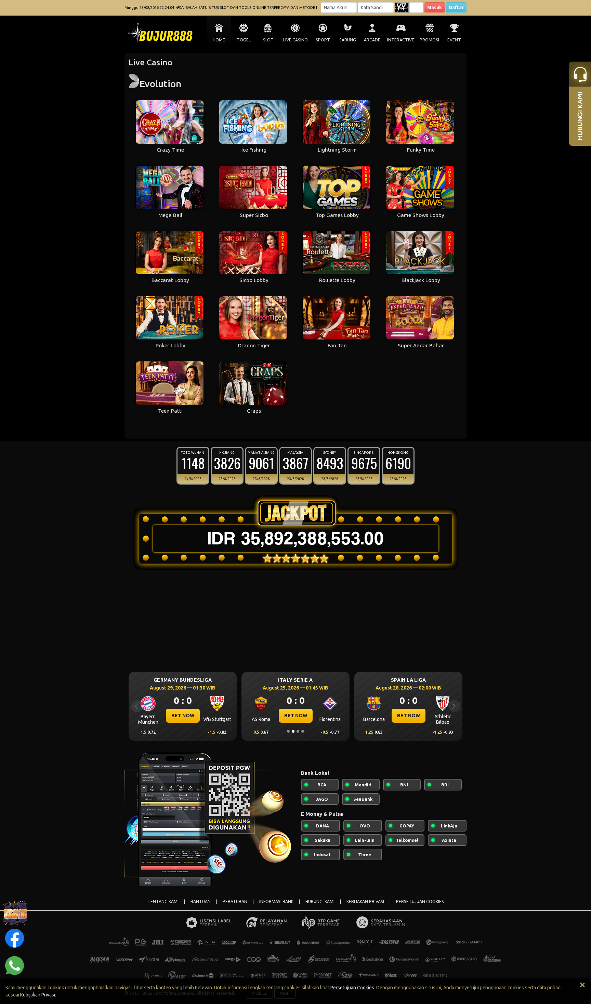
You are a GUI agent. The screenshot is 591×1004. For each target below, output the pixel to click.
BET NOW (182, 715)
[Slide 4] (302, 731)
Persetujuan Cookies (352, 987)
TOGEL (244, 40)
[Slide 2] (293, 731)
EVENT (454, 40)
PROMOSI (429, 40)
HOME (219, 40)
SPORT (323, 40)
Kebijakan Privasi (37, 994)
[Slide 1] (288, 731)
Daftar (456, 7)
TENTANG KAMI (163, 901)
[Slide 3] (298, 731)
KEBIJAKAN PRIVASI (365, 901)
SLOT (268, 40)
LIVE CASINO (295, 40)
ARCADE (372, 40)
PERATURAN (235, 901)
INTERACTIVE (400, 40)
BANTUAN (201, 901)
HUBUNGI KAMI (319, 901)
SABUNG (347, 40)
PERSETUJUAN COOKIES (420, 901)
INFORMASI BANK (276, 901)
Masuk (434, 7)
